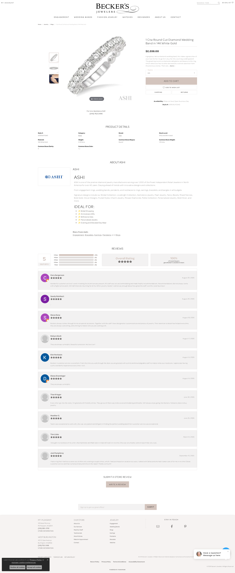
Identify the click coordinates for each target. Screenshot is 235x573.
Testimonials (78, 533)
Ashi (120, 135)
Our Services (78, 527)
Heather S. (55, 415)
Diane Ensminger (57, 375)
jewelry (46, 24)
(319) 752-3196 (96, 113)
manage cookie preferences (24, 562)
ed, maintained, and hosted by (181, 557)
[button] (7, 2)
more (172, 66)
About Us (160, 17)
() (96, 255)
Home (39, 24)
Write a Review (117, 484)
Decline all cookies (17, 567)
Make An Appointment (81, 539)
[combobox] (207, 2)
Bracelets (89, 235)
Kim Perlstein (56, 354)
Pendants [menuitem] (113, 536)
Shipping (158, 92)
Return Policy (70, 557)
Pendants (107, 235)
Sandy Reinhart (57, 296)
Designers (144, 17)
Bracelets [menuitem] (113, 539)
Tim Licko (54, 434)
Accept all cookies (34, 567)
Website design (168, 557)
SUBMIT (150, 507)
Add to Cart (171, 80)
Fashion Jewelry (107, 17)
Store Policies (78, 536)
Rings (52, 24)
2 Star (56, 262)
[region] (96, 68)
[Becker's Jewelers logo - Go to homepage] (117, 8)
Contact (176, 17)
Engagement (61, 17)
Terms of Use (58, 557)
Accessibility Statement (137, 562)
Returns (184, 92)
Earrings (98, 235)
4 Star (56, 257)
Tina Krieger (55, 394)
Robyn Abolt (55, 336)
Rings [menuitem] (111, 530)
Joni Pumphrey (57, 453)
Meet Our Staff (78, 530)
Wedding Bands (83, 17)
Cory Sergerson (57, 275)
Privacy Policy (106, 562)
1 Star (56, 265)
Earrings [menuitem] (112, 533)
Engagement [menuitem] (114, 523)
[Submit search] (219, 2)
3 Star (56, 260)
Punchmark (121, 569)
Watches (128, 17)
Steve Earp (55, 315)
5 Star (56, 255)
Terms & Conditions (119, 562)
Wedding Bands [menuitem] (115, 527)
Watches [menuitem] (112, 542)
